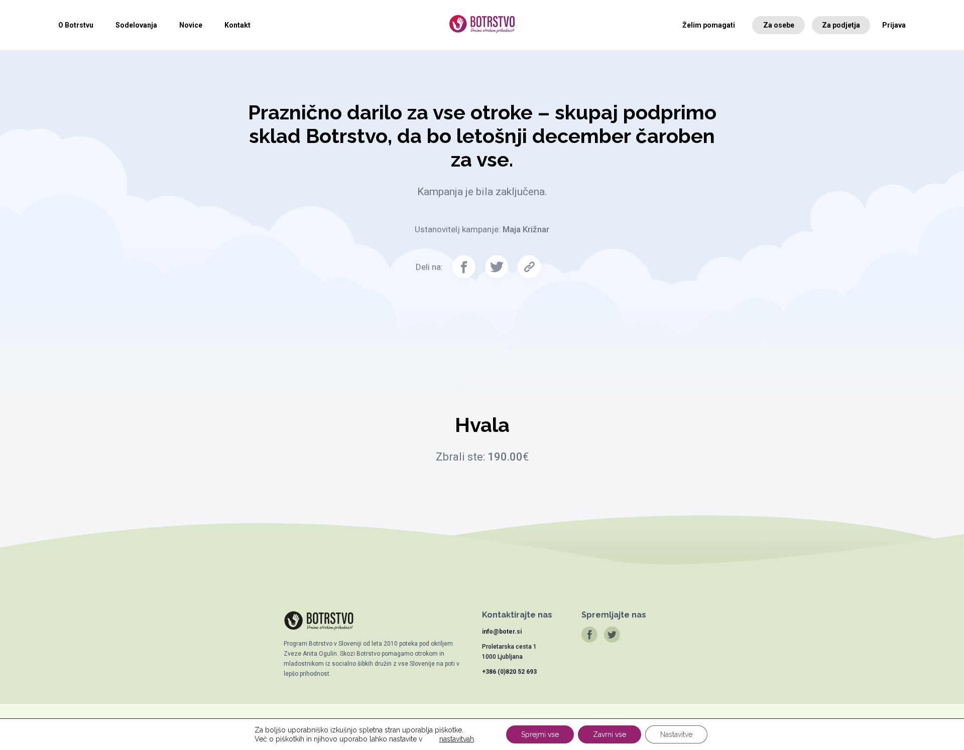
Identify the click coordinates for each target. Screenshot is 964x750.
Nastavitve (676, 734)
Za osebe (778, 25)
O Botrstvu (75, 25)
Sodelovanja (136, 25)
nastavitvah (456, 739)
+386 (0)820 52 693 (509, 671)
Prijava (894, 25)
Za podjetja (841, 25)
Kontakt (237, 25)
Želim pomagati (708, 25)
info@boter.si (502, 631)
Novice (190, 25)
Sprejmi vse (540, 734)
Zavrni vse (609, 734)
